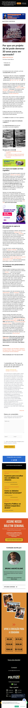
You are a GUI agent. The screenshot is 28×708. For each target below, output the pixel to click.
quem (19, 86)
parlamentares (6, 292)
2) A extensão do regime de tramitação (15, 154)
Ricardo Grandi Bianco (9, 510)
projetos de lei (17, 232)
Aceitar (18, 3)
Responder (22, 410)
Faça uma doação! (14, 660)
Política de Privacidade (24, 3)
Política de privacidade (14, 681)
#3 (15, 80)
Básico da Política (8, 57)
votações (11, 90)
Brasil (15, 684)
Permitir (16, 706)
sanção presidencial (13, 93)
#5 (19, 80)
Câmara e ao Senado (15, 174)
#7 (24, 80)
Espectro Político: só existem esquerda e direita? (12, 506)
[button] (12, 460)
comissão (21, 233)
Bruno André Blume (9, 59)
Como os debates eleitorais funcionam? (13, 492)
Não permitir (22, 706)
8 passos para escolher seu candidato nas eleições (13, 478)
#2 (12, 80)
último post (5, 337)
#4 (17, 80)
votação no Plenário (11, 249)
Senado (7, 272)
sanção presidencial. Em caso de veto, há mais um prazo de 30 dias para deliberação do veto (14, 258)
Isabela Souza (14, 482)
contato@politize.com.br (14, 670)
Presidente (16, 292)
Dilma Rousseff (16, 333)
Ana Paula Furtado (9, 482)
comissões (5, 90)
